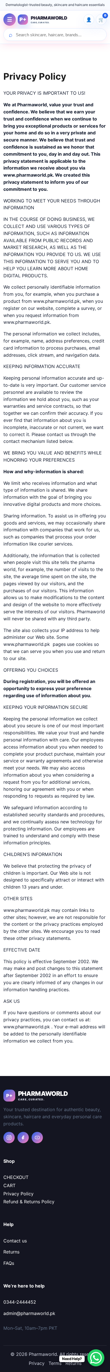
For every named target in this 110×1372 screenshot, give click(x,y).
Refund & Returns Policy (28, 1201)
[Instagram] (9, 1137)
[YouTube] (37, 1137)
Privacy (37, 1363)
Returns (11, 1252)
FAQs (8, 1263)
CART (9, 1185)
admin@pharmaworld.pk (29, 1313)
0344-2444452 (19, 1302)
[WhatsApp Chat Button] (95, 1357)
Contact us (15, 1241)
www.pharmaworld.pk (26, 644)
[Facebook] (23, 1137)
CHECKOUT (15, 1177)
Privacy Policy (18, 1193)
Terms (55, 1363)
